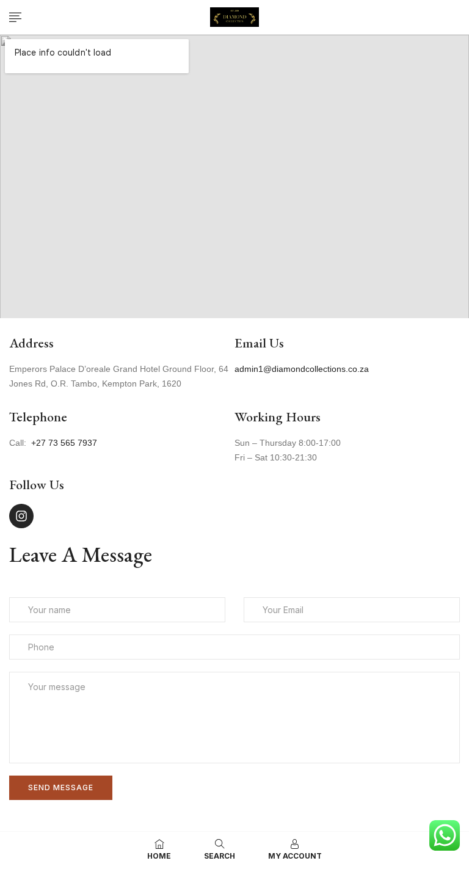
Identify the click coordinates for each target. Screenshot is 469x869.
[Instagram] (21, 516)
